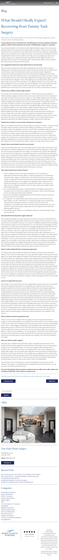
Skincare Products (6, 514)
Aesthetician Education (8, 492)
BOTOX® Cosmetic (6, 496)
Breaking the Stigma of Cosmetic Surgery (14, 480)
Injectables (4, 506)
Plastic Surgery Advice (45, 38)
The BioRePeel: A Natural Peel (10, 478)
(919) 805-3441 (10, 458)
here (33, 371)
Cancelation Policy (49, 535)
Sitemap (49, 530)
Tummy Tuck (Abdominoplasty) (15, 39)
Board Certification (19, 38)
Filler (2, 502)
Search (6, 395)
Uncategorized (5, 519)
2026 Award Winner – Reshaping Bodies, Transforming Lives (20, 476)
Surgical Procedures (7, 516)
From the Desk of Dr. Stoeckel (31, 38)
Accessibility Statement (49, 533)
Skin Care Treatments (8, 512)
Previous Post (8, 381)
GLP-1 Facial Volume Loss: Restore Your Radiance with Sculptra (20, 474)
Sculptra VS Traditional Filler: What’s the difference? (17, 482)
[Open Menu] (57, 2)
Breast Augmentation (8, 498)
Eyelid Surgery (5, 500)
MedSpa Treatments (7, 508)
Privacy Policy (49, 532)
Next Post (52, 381)
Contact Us (7, 463)
